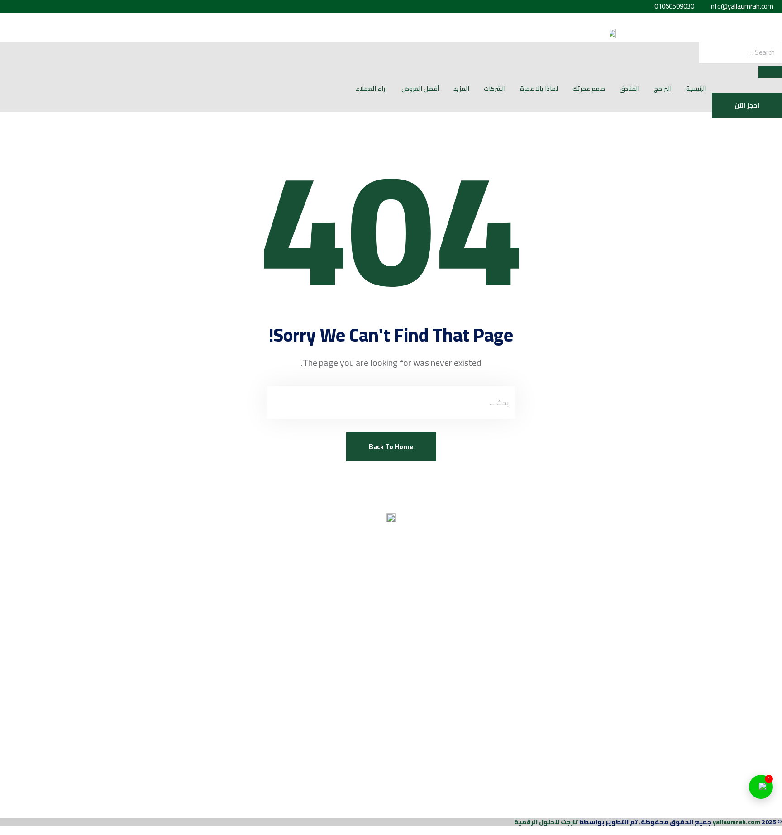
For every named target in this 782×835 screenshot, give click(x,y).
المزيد (461, 89)
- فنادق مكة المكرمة (748, 576)
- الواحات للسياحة (755, 673)
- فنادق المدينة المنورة (746, 558)
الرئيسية (696, 89)
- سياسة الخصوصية (751, 749)
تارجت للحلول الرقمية (546, 822)
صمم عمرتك (588, 89)
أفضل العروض (420, 89)
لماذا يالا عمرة (539, 89)
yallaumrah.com (736, 822)
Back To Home (391, 446)
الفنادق (629, 89)
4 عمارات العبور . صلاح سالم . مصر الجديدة (720, 806)
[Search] (770, 72)
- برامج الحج (764, 615)
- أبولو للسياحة (759, 691)
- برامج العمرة (760, 634)
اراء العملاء (371, 89)
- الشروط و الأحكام (753, 730)
